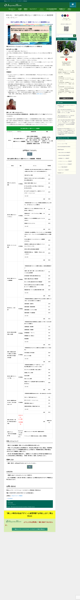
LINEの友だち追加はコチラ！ (66, 24)
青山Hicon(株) (10, 502)
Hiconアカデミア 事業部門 (63, 169)
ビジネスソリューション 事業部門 (65, 161)
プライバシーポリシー (12, 504)
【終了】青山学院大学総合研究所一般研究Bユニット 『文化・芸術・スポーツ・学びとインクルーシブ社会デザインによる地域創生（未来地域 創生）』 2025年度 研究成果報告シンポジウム (66, 123)
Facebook (10, 498)
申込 (30, 466)
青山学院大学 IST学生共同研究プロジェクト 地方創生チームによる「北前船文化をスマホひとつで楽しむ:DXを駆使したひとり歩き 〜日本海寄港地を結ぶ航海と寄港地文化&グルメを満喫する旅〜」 (66, 131)
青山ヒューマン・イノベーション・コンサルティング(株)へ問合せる (30, 529)
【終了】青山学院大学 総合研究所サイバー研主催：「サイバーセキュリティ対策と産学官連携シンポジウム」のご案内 (66, 111)
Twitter (9, 500)
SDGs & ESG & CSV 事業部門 (64, 152)
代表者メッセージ (66, 98)
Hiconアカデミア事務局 (17, 495)
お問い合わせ (40, 93)
